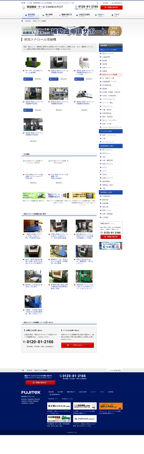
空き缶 (104, 174)
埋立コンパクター (108, 53)
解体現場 (105, 200)
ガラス (104, 167)
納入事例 (60, 392)
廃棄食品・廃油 (107, 185)
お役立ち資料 (83, 392)
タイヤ (104, 171)
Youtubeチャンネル (67, 399)
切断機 (104, 71)
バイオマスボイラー (109, 99)
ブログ (102, 392)
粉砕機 (104, 64)
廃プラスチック (107, 150)
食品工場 (105, 207)
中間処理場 (106, 196)
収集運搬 (105, 203)
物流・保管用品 (107, 117)
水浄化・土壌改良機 (109, 96)
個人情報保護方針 (117, 3)
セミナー (93, 392)
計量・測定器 (106, 110)
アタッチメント (107, 106)
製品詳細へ (38, 79)
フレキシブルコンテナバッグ (112, 127)
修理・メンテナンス (109, 135)
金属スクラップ (107, 178)
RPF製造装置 (106, 85)
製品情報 (27, 21)
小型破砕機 (106, 57)
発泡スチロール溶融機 (109, 74)
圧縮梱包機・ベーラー (109, 81)
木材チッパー (106, 67)
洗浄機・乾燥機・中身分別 (111, 92)
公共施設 (105, 217)
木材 (103, 157)
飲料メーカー (106, 210)
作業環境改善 (106, 113)
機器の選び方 (71, 392)
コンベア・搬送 (107, 102)
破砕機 (104, 60)
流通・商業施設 (107, 214)
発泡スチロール (107, 164)
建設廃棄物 (106, 181)
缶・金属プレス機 (108, 78)
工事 (103, 138)
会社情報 (105, 3)
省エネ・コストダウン (109, 120)
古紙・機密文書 (107, 160)
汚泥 (103, 188)
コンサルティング (108, 142)
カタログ (29, 79)
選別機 (104, 88)
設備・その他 (106, 124)
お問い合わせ (77, 345)
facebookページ (53, 399)
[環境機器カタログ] (22, 21)
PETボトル (106, 153)
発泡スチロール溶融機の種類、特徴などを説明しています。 (59, 202)
